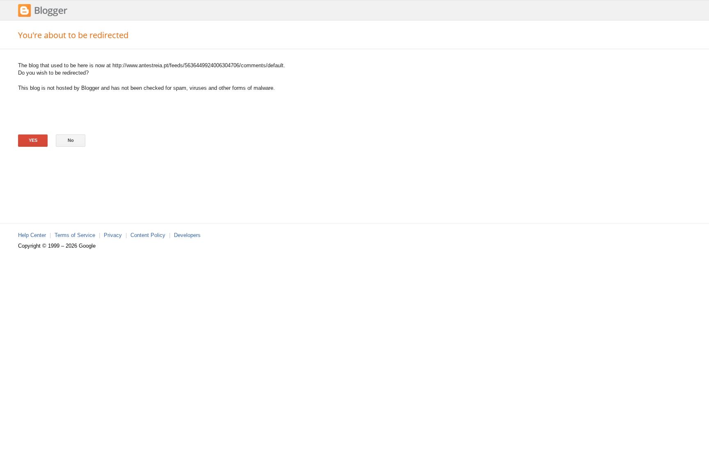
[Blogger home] (42, 16)
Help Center (32, 235)
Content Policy (147, 235)
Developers (187, 235)
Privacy (113, 235)
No (71, 140)
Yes (33, 140)
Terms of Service (75, 235)
